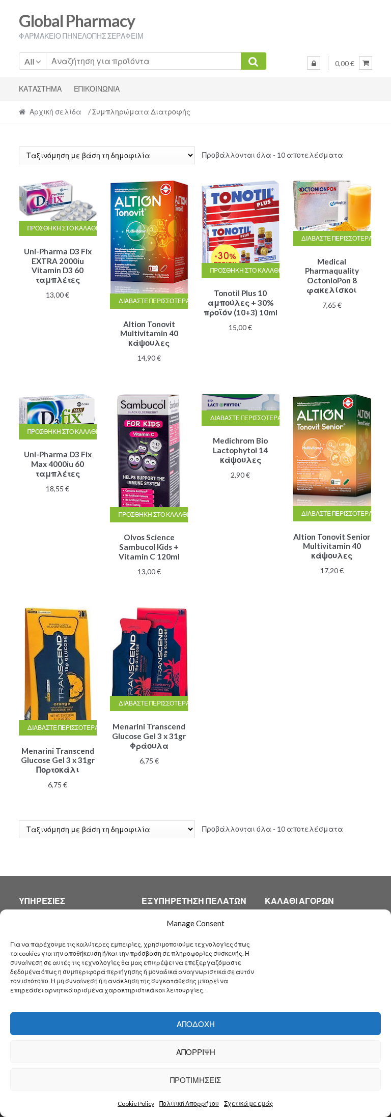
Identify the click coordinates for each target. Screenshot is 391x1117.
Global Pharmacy (77, 21)
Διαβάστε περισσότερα (153, 301)
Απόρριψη (195, 1051)
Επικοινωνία (97, 88)
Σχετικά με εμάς (248, 1103)
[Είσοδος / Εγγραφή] (313, 63)
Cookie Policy (136, 1103)
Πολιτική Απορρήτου (189, 1103)
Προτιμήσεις (195, 1079)
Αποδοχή (196, 1023)
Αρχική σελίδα (55, 111)
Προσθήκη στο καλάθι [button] (62, 228)
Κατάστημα (40, 88)
